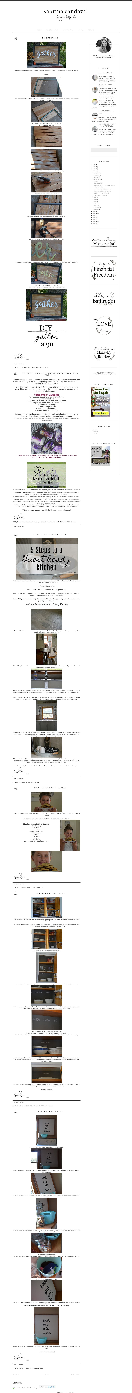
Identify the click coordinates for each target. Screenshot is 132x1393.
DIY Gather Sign (50, 38)
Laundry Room (38, 1368)
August (96, 181)
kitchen (36, 782)
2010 (94, 223)
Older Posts (17, 1374)
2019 (94, 167)
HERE (45, 418)
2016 (94, 211)
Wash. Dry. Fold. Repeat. (50, 1111)
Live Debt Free (52, 30)
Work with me (68, 30)
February (96, 207)
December (97, 173)
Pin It (27, 359)
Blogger (113, 374)
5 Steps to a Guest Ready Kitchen (50, 534)
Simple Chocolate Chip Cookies (50, 788)
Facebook (95, 431)
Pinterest (94, 433)
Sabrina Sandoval (66, 11)
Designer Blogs (71, 1392)
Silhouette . (48, 1304)
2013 (94, 217)
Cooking (40, 887)
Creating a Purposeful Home (50, 893)
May (95, 201)
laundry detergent (63, 494)
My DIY (81, 30)
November (97, 175)
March (95, 205)
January (96, 209)
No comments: (19, 364)
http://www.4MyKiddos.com (68, 522)
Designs (92, 30)
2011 (94, 221)
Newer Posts (75, 1374)
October (96, 177)
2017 (94, 171)
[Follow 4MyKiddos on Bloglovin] (47, 1388)
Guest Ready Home (25, 782)
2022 (94, 165)
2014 (94, 215)
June (95, 199)
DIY (20, 367)
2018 (94, 169)
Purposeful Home (45, 1105)
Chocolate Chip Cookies (27, 887)
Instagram (95, 430)
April (95, 203)
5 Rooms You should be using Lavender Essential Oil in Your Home (50, 374)
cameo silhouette (25, 1105)
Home (40, 30)
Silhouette (51, 1031)
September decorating (40, 367)
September (97, 179)
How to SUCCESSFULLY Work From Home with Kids (107, 112)
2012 (94, 219)
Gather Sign (26, 367)
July (95, 197)
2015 (94, 213)
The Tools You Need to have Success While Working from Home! (107, 125)
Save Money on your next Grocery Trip (106, 97)
